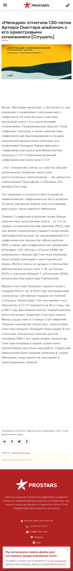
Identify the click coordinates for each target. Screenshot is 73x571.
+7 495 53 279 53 (38, 526)
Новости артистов (21, 453)
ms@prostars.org (38, 531)
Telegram (38, 537)
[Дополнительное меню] (68, 5)
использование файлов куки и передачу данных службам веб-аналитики (35, 562)
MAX (38, 543)
